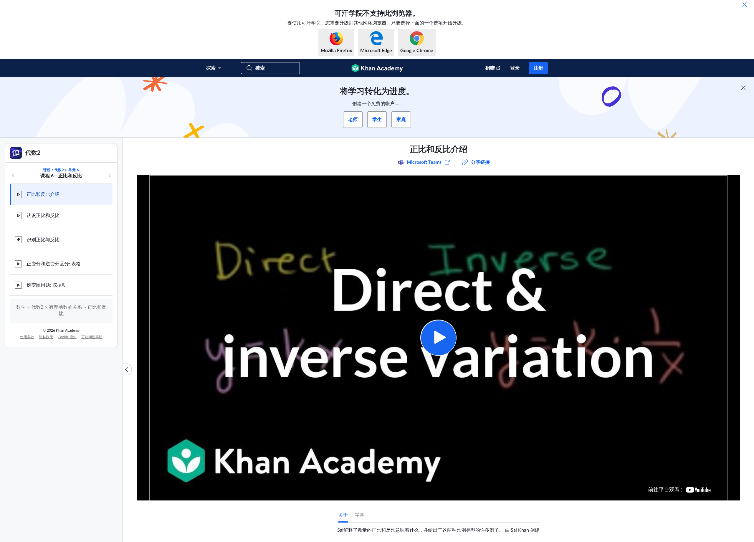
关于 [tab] (343, 515)
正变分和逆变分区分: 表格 (54, 264)
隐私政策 (46, 337)
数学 (21, 307)
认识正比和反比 (43, 215)
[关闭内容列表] (127, 369)
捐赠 (490, 68)
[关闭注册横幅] (743, 88)
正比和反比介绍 (43, 194)
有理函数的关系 (65, 307)
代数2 (37, 307)
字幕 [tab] (359, 515)
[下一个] (109, 175)
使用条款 (27, 337)
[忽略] (744, 4)
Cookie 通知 (67, 337)
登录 (515, 68)
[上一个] (12, 175)
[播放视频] (438, 338)
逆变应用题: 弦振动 (47, 285)
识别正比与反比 (43, 239)
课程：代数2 (53, 170)
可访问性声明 (91, 337)
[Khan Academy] (377, 68)
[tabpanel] (438, 528)
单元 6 (73, 170)
